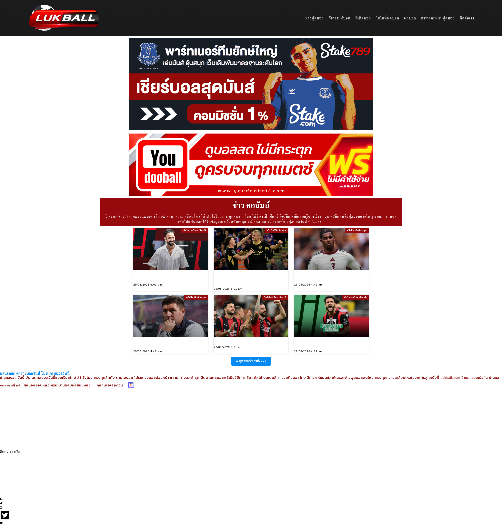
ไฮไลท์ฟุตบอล (387, 18)
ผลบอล (410, 18)
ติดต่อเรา (467, 18)
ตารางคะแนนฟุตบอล (438, 18)
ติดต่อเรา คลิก (10, 451)
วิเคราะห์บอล (339, 18)
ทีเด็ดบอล (363, 18)
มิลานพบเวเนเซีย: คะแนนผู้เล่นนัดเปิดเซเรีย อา (243, 342)
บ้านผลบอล (9, 378)
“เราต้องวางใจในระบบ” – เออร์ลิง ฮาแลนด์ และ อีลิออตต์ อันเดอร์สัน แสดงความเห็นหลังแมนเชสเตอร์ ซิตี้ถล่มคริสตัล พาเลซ (250, 280)
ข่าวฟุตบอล (314, 18)
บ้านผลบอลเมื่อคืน (474, 378)
